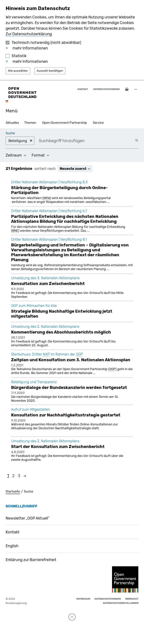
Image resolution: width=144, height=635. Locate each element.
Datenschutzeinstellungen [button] (120, 603)
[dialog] (72, 40)
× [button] (31, 140)
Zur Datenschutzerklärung (29, 34)
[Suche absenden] (136, 140)
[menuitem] (16, 155)
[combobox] (66, 141)
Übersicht (131, 598)
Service (98, 123)
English (12, 546)
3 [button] (19, 475)
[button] (136, 89)
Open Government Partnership (64, 123)
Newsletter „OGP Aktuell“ (28, 518)
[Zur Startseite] (21, 95)
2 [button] (13, 475)
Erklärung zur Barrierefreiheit (31, 559)
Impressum (83, 598)
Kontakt (82, 89)
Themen (30, 123)
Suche (10, 133)
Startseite (13, 491)
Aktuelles (12, 123)
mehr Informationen (30, 48)
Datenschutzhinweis (106, 89)
